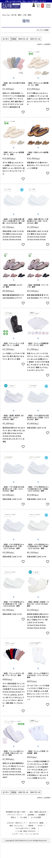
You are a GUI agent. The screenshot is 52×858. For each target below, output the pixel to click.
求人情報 (23, 817)
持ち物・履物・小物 (18, 15)
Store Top (6, 15)
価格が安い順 (35, 39)
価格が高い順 (23, 39)
